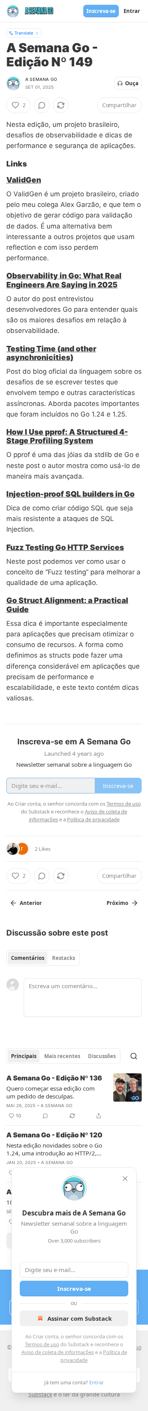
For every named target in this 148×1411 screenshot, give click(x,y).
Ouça (132, 83)
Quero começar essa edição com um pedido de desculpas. (50, 1092)
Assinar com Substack (79, 1318)
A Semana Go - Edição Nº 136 (54, 1078)
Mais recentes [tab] (62, 1056)
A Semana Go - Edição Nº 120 (54, 1135)
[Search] (134, 1056)
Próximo (117, 903)
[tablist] (43, 958)
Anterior (31, 903)
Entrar (132, 11)
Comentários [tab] (27, 957)
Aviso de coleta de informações (57, 1352)
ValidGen (23, 180)
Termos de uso (42, 1344)
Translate (24, 33)
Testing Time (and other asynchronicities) (51, 353)
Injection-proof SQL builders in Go (70, 494)
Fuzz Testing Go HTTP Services (65, 547)
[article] (74, 1096)
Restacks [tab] (63, 957)
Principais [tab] (23, 1056)
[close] (125, 1178)
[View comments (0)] (42, 105)
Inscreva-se (101, 11)
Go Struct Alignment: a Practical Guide (67, 605)
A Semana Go (41, 79)
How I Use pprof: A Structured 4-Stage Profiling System (67, 436)
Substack (40, 1394)
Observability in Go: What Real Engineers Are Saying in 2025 (64, 280)
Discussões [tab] (102, 1056)
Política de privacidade (93, 819)
